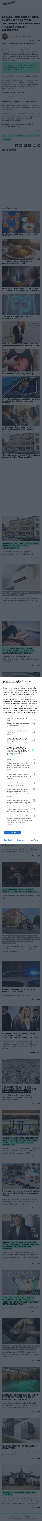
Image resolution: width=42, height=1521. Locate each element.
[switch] (33, 724)
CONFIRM (13, 832)
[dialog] (21, 760)
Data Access (21, 840)
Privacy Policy (33, 840)
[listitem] (21, 719)
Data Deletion (8, 840)
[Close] (38, 681)
